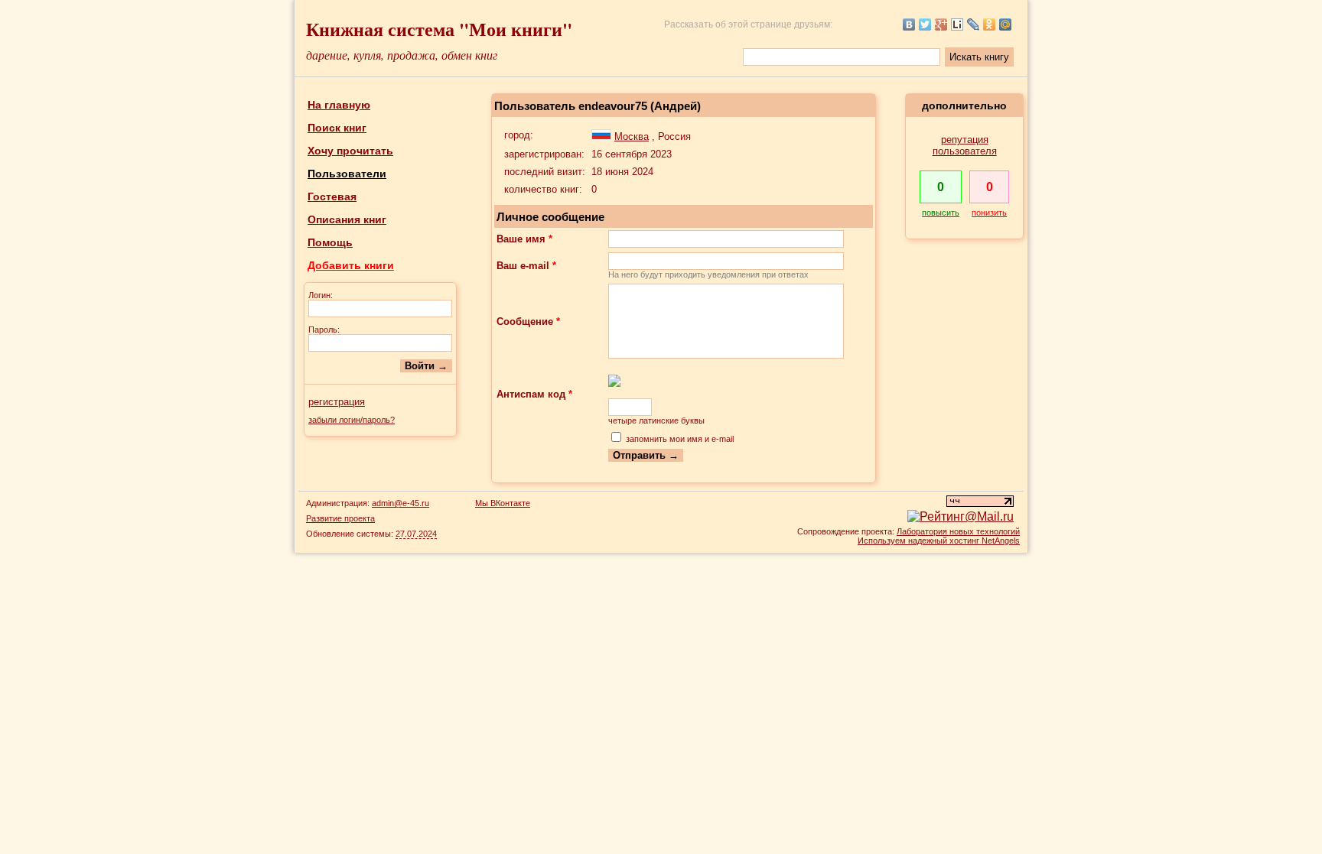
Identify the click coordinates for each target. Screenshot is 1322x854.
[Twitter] (925, 24)
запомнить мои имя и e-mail (680, 438)
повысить (940, 212)
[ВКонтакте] (909, 24)
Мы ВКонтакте (502, 503)
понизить (989, 212)
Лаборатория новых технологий (958, 531)
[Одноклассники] (990, 24)
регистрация (336, 402)
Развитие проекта (340, 518)
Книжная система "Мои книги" (439, 28)
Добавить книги (351, 265)
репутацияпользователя (965, 145)
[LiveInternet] (957, 24)
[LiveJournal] (973, 24)
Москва (631, 136)
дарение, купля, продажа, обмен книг (401, 55)
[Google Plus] (941, 24)
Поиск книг (337, 128)
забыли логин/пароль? (351, 419)
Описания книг (347, 219)
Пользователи (347, 173)
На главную (339, 105)
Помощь (330, 242)
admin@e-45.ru (400, 503)
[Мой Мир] (1006, 24)
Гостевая (332, 196)
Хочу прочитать (350, 150)
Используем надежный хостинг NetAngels (939, 540)
